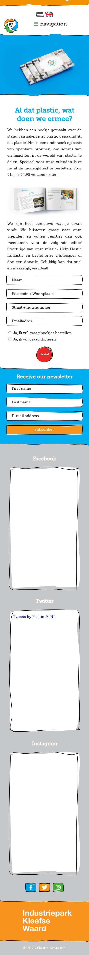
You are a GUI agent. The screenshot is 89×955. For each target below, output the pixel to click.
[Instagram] (58, 887)
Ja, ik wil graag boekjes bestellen (42, 333)
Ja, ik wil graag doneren (34, 339)
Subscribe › (44, 430)
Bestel (44, 354)
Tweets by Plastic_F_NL (34, 617)
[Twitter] (44, 887)
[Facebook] (30, 887)
